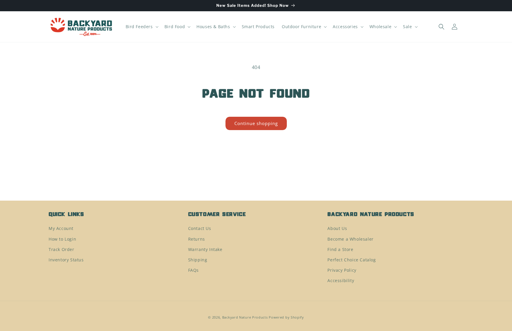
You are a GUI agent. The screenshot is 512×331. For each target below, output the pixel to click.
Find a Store (340, 249)
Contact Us (199, 228)
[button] (141, 26)
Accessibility (340, 280)
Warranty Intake (205, 249)
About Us (337, 228)
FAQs (193, 270)
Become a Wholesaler (350, 239)
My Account (61, 228)
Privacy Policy (341, 270)
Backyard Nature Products (245, 317)
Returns (196, 239)
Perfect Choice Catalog (351, 260)
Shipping (197, 260)
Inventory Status (66, 260)
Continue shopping (256, 123)
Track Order (61, 249)
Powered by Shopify (286, 317)
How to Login (62, 239)
